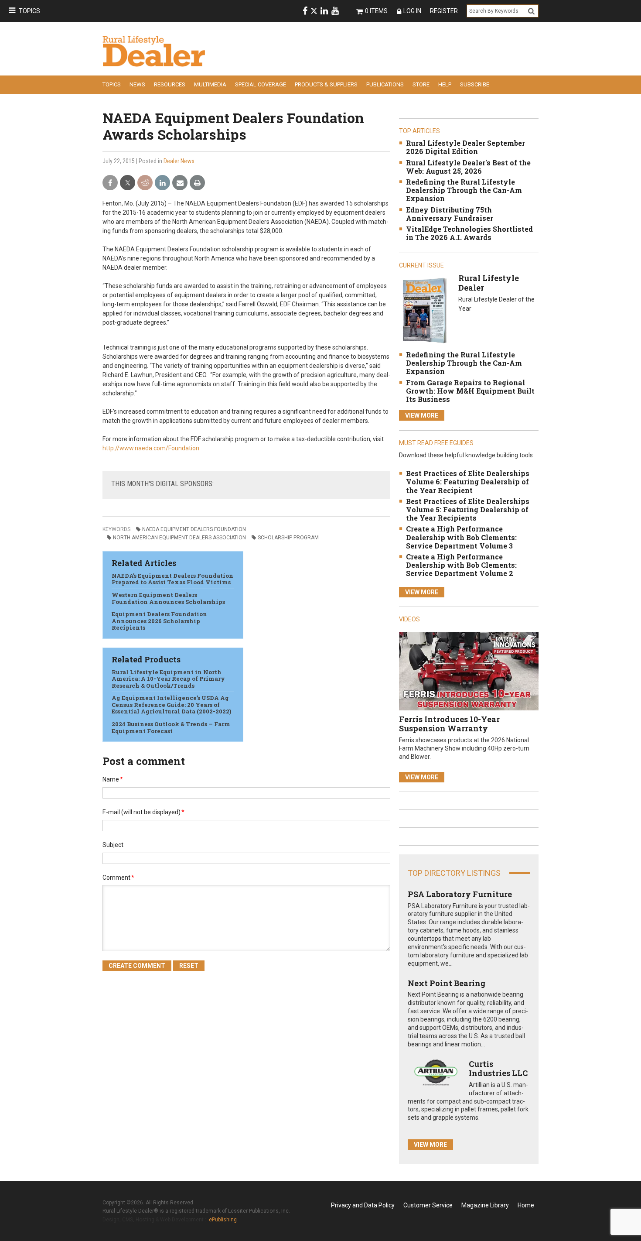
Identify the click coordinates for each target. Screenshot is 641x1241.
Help (444, 84)
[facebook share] (110, 183)
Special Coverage (260, 84)
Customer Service (428, 1205)
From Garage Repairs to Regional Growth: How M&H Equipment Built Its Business (470, 391)
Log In (412, 10)
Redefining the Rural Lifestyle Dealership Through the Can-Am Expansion (464, 190)
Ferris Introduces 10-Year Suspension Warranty (449, 724)
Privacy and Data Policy (363, 1205)
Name (112, 779)
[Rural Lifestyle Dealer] (424, 310)
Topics (29, 10)
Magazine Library (485, 1205)
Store (421, 84)
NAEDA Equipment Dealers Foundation (194, 529)
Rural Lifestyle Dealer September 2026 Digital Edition (465, 147)
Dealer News (179, 161)
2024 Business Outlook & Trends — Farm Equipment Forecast (171, 727)
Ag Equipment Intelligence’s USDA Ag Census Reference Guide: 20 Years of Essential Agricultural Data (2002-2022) (171, 704)
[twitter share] (127, 183)
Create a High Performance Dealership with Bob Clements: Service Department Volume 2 (461, 565)
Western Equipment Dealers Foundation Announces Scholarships (168, 598)
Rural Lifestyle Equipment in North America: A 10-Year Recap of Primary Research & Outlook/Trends (168, 678)
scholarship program (288, 538)
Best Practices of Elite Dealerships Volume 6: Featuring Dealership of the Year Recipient (467, 481)
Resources (169, 84)
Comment (118, 877)
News (137, 84)
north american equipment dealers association (179, 538)
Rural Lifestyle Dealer (488, 283)
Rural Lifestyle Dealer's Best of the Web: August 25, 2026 (468, 166)
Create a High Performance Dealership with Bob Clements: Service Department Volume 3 (461, 537)
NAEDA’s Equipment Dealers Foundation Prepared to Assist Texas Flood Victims (172, 579)
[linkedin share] (162, 183)
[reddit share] (145, 183)
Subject (112, 844)
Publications (385, 84)
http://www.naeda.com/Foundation (150, 448)
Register (444, 10)
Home (526, 1205)
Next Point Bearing (446, 983)
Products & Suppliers (326, 84)
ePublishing (223, 1220)
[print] (197, 183)
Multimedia (210, 84)
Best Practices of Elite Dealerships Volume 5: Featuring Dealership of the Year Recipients (467, 509)
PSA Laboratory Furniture (460, 894)
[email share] (180, 183)
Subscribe (474, 84)
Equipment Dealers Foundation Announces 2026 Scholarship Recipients (159, 620)
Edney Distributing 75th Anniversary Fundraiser (449, 214)
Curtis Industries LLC (498, 1069)
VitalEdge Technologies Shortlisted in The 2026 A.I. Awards (469, 233)
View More (421, 415)
